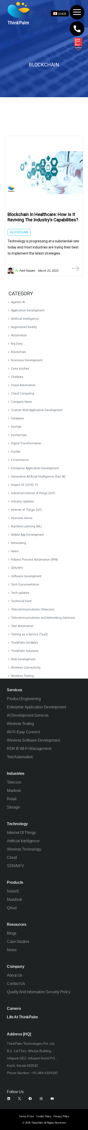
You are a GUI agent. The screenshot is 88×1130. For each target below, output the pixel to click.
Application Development (27, 310)
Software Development (26, 576)
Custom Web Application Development (37, 410)
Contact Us (16, 983)
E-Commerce (20, 460)
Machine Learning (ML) (26, 526)
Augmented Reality (24, 327)
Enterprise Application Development (35, 468)
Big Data (16, 343)
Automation (19, 335)
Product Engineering (24, 699)
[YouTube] (52, 1098)
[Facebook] (30, 1098)
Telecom (14, 782)
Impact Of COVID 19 (24, 485)
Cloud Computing (22, 393)
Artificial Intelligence (25, 318)
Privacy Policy (61, 1116)
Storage (13, 807)
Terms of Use (26, 1116)
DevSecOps (19, 435)
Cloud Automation (23, 385)
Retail (12, 799)
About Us (14, 975)
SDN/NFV (17, 568)
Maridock (14, 899)
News (15, 551)
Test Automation (22, 626)
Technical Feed (21, 601)
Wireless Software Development (33, 740)
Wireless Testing (22, 676)
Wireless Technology (24, 849)
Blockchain (18, 352)
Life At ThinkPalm (22, 1017)
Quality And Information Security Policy (38, 992)
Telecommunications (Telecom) (32, 609)
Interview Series (22, 518)
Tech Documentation (25, 584)
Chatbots (17, 377)
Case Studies (18, 941)
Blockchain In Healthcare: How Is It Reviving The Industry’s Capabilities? (43, 217)
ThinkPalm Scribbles (24, 642)
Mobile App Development (27, 534)
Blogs (11, 933)
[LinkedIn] (9, 1098)
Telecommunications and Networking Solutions (43, 617)
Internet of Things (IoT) (26, 510)
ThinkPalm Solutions (25, 651)
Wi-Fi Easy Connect (23, 732)
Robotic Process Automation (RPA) (34, 559)
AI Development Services (28, 715)
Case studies (20, 368)
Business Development (27, 360)
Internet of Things (21, 833)
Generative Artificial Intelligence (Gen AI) (38, 476)
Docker (16, 451)
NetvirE (13, 891)
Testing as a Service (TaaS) (29, 634)
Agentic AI (18, 302)
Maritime (14, 791)
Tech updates (20, 593)
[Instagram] (41, 1098)
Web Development (23, 659)
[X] (19, 1098)
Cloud (12, 857)
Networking (18, 543)
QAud (11, 908)
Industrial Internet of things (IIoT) (33, 493)
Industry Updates (22, 501)
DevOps (16, 426)
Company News (21, 402)
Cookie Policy (43, 1116)
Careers (14, 1008)
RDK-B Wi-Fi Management (29, 748)
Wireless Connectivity (26, 667)
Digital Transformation (26, 443)
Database (17, 418)
